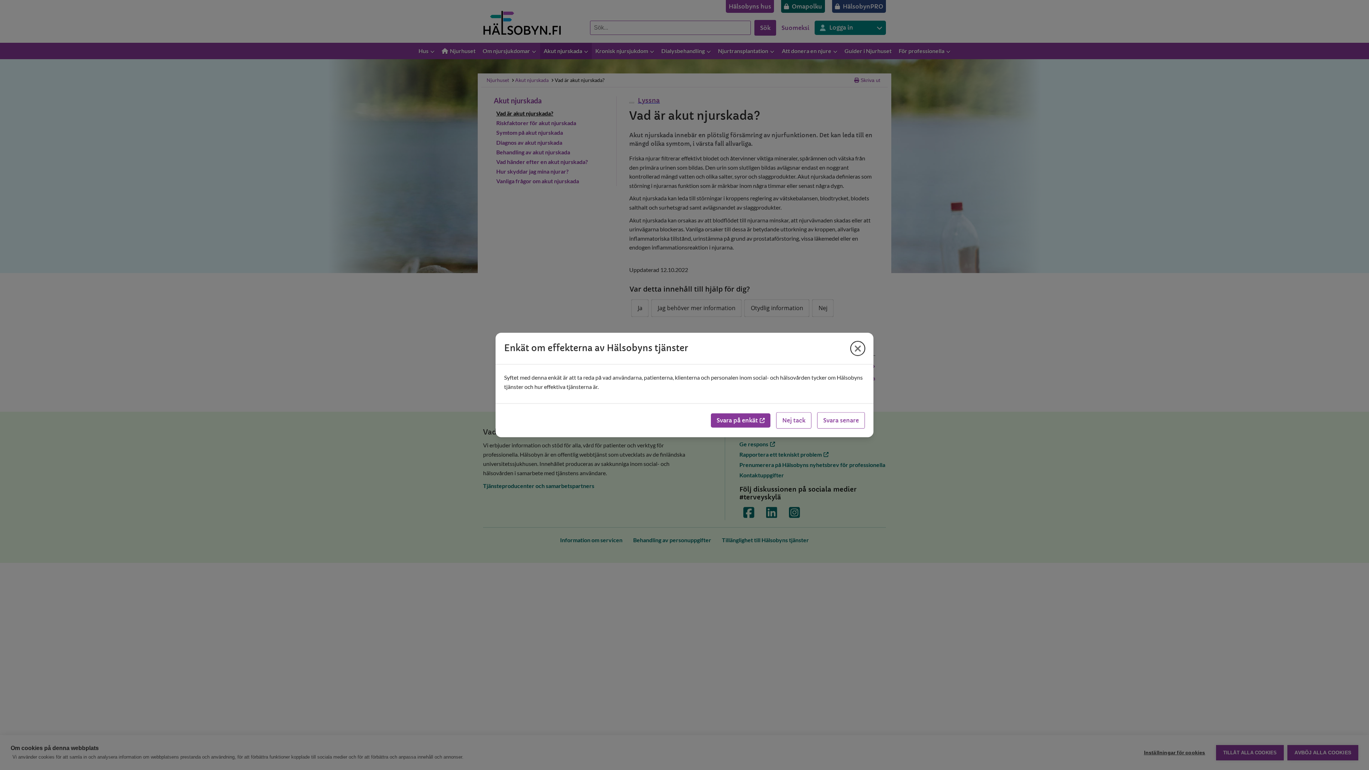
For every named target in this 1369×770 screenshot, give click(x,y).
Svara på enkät (737, 420)
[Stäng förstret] (858, 348)
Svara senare (841, 420)
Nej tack (793, 420)
